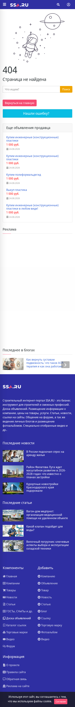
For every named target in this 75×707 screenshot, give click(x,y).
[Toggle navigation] (68, 4)
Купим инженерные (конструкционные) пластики (32, 139)
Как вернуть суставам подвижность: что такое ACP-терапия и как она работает (45, 363)
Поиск (66, 89)
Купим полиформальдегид (23, 174)
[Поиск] (58, 4)
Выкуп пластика (16, 190)
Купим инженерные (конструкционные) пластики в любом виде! (32, 207)
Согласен (61, 701)
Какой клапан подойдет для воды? (44, 528)
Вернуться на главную (19, 103)
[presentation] (9, 364)
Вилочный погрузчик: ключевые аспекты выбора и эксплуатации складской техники (47, 545)
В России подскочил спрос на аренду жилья (45, 453)
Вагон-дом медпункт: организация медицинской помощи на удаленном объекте (47, 515)
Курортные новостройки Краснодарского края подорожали (42, 487)
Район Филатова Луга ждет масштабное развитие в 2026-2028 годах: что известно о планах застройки (46, 472)
